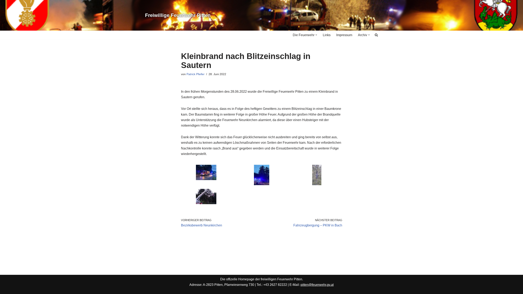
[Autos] (206, 179)
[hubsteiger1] (206, 203)
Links (327, 35)
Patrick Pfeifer (196, 74)
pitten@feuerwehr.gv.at (317, 284)
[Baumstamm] (316, 184)
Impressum (344, 35)
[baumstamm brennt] (261, 184)
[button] (316, 35)
